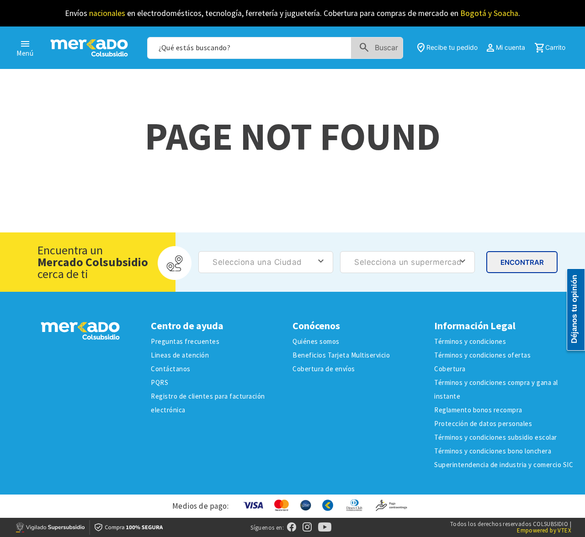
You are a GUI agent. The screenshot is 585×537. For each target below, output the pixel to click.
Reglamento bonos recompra (478, 409)
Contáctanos (171, 368)
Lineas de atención (180, 355)
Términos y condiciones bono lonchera (492, 451)
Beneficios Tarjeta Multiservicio (341, 355)
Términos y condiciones (470, 341)
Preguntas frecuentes (185, 341)
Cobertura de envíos (323, 368)
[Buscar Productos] (380, 47)
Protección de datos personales (483, 423)
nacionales (107, 13)
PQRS (159, 382)
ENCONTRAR (522, 262)
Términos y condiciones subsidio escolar (495, 437)
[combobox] (275, 48)
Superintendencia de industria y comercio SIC (503, 464)
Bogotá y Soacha (489, 13)
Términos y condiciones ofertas (482, 355)
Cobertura (450, 368)
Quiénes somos (316, 341)
